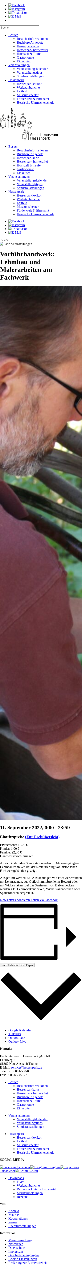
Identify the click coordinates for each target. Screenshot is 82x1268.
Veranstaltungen (19, 65)
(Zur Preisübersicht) (42, 837)
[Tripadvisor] (17, 12)
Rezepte (22, 1197)
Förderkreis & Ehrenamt (33, 99)
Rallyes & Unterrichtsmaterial (36, 1189)
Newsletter (15, 1244)
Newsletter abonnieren (15, 900)
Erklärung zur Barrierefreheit (27, 1262)
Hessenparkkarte (28, 46)
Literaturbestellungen (22, 1226)
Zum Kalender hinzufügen (17, 965)
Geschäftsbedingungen (23, 1255)
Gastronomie (25, 57)
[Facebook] (16, 5)
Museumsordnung (20, 1240)
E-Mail (33, 1171)
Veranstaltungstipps (29, 72)
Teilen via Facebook (44, 900)
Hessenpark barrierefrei (32, 50)
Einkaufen (23, 61)
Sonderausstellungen (30, 76)
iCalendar (14, 1034)
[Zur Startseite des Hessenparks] (41, 124)
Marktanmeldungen (30, 1193)
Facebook (23, 1167)
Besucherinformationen (32, 38)
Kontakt (13, 1211)
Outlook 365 (16, 1038)
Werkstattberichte (28, 87)
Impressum (15, 1251)
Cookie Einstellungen (22, 1259)
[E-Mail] (14, 16)
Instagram (54, 1167)
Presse (12, 1222)
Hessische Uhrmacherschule (35, 102)
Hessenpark (16, 80)
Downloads (16, 1178)
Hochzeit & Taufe (29, 53)
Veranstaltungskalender (32, 69)
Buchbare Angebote (30, 42)
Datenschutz (16, 1247)
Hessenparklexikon (29, 84)
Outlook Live (17, 1041)
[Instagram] (16, 9)
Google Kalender (19, 1030)
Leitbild (22, 91)
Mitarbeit (14, 1214)
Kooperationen (18, 1218)
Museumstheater (27, 95)
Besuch (13, 35)
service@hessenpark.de (26, 1067)
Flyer (20, 1182)
